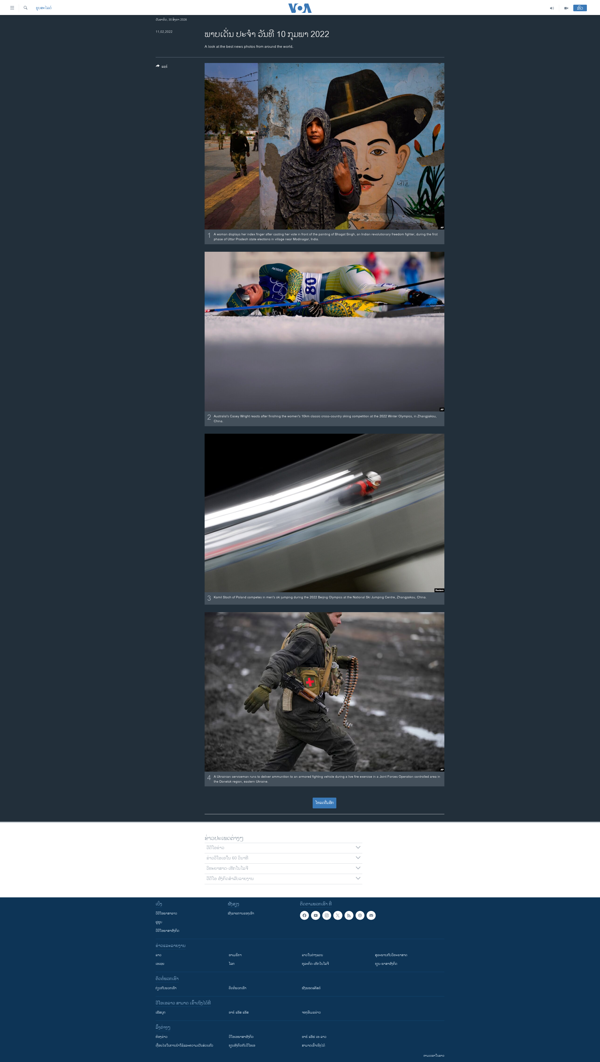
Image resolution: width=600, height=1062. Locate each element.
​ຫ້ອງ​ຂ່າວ (162, 1036)
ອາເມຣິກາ (235, 955)
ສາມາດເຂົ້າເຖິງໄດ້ (313, 1045)
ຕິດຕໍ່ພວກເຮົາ (237, 988)
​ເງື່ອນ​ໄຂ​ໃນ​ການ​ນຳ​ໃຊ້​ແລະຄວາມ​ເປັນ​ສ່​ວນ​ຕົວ (184, 1045)
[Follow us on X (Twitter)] (337, 915)
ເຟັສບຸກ (160, 1012)
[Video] (566, 8)
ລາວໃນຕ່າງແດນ (312, 955)
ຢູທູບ (159, 922)
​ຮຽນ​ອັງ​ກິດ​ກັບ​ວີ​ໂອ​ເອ (242, 1045)
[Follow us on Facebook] (304, 915)
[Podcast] (360, 915)
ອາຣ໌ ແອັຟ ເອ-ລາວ (314, 1036)
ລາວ (158, 955)
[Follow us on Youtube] (315, 915)
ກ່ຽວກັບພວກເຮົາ (166, 988)
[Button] (162, 67)
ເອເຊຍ (160, 963)
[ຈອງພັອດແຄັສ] (371, 915)
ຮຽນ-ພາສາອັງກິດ (386, 963)
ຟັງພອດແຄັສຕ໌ (311, 988)
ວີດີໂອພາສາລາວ (166, 913)
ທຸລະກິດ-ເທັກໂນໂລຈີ (315, 963)
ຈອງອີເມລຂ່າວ (311, 1012)
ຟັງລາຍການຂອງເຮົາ (241, 913)
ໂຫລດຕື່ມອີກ (324, 803)
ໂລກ (232, 963)
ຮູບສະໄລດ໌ (44, 8)
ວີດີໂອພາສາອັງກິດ (167, 930)
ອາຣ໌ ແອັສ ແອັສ (239, 1012)
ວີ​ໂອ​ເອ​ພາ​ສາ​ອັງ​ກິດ (241, 1036)
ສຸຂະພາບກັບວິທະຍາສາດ (391, 955)
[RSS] (349, 915)
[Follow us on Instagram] (326, 915)
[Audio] (552, 8)
